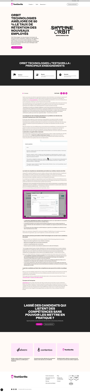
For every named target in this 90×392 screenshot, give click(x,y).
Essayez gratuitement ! (16, 47)
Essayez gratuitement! (72, 4)
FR (12, 0)
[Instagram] (13, 389)
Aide (78, 0)
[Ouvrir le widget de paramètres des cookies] (2, 389)
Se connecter (74, 0)
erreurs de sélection (33, 99)
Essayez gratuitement (49, 324)
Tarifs (37, 4)
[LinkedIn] (16, 389)
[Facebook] (11, 389)
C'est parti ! (39, 324)
